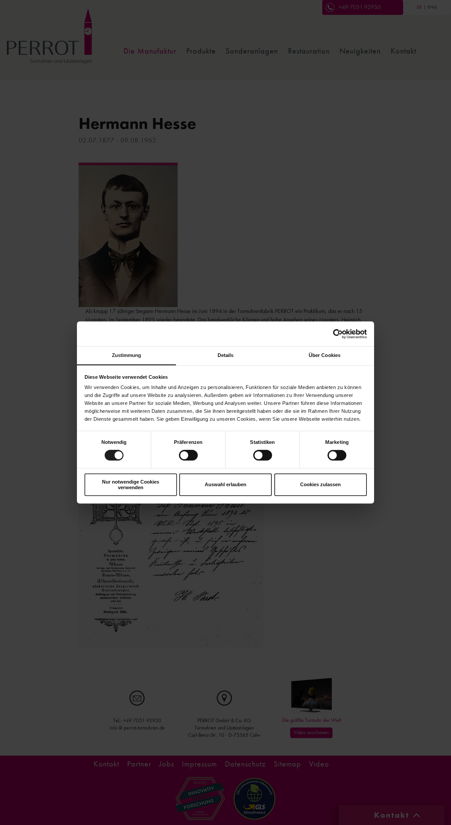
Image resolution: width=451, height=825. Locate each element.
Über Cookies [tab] (324, 355)
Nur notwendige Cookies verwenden (130, 484)
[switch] (188, 455)
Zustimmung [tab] (126, 355)
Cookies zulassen (320, 485)
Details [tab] (226, 355)
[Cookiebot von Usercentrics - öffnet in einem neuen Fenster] (338, 334)
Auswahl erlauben (225, 485)
